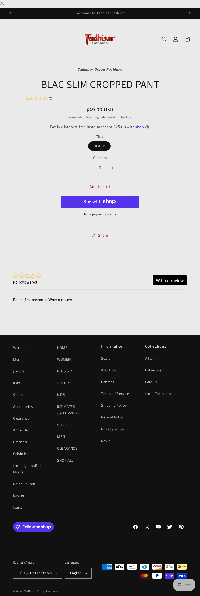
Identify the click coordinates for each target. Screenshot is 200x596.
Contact (107, 381)
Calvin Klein (23, 453)
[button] (11, 39)
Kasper (19, 495)
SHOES (63, 425)
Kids (16, 383)
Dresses (20, 441)
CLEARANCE (67, 448)
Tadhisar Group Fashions (41, 591)
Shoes (18, 394)
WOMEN (64, 359)
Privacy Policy (112, 429)
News (105, 440)
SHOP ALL (65, 460)
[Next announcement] (190, 13)
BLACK (99, 146)
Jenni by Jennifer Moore (27, 469)
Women (19, 347)
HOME (62, 347)
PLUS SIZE (65, 371)
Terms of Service (115, 393)
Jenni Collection (158, 393)
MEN (61, 436)
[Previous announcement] (10, 13)
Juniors (19, 371)
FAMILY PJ (153, 381)
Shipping (92, 117)
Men (17, 359)
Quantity (100, 157)
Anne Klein (22, 430)
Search (107, 358)
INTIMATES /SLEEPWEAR (68, 410)
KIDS (61, 394)
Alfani (150, 358)
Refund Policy (112, 417)
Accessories (23, 406)
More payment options (100, 214)
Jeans (17, 507)
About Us (108, 370)
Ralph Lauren (24, 483)
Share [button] (103, 235)
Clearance (21, 418)
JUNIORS (64, 383)
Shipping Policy (113, 405)
